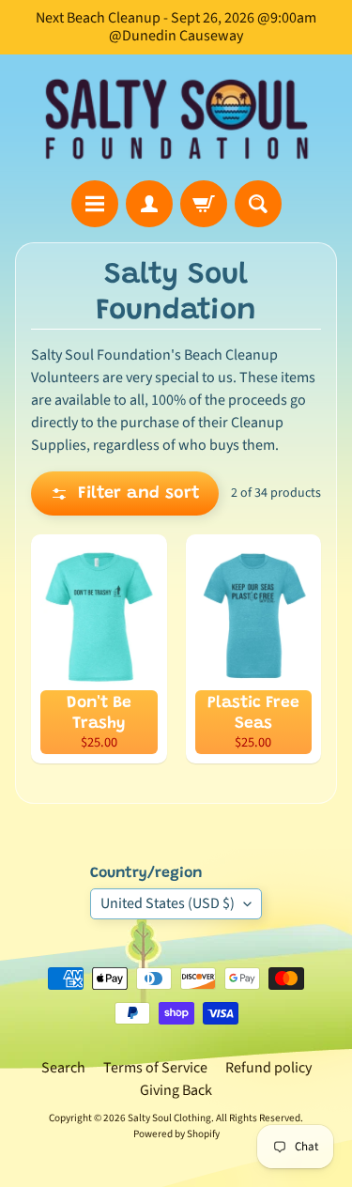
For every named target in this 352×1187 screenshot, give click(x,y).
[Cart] (203, 203)
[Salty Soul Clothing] (176, 117)
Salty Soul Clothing (169, 1118)
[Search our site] (258, 203)
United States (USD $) (167, 903)
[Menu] (94, 203)
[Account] (149, 203)
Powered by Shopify (176, 1134)
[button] (125, 493)
